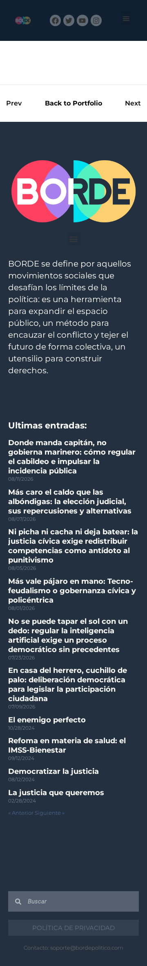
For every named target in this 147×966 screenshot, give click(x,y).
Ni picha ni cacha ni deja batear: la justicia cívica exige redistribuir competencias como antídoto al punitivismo (73, 546)
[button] (126, 18)
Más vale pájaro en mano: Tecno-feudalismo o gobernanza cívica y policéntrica (72, 591)
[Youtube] (82, 20)
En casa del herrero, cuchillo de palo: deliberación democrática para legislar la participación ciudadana (67, 684)
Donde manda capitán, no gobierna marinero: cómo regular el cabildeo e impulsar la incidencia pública (72, 456)
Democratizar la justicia (53, 771)
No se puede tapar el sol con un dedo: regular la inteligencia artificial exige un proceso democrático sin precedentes (68, 635)
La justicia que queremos (56, 792)
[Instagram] (96, 20)
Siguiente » (50, 813)
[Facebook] (55, 20)
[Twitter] (68, 20)
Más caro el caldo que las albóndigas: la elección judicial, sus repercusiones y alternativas (69, 501)
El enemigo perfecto (47, 719)
